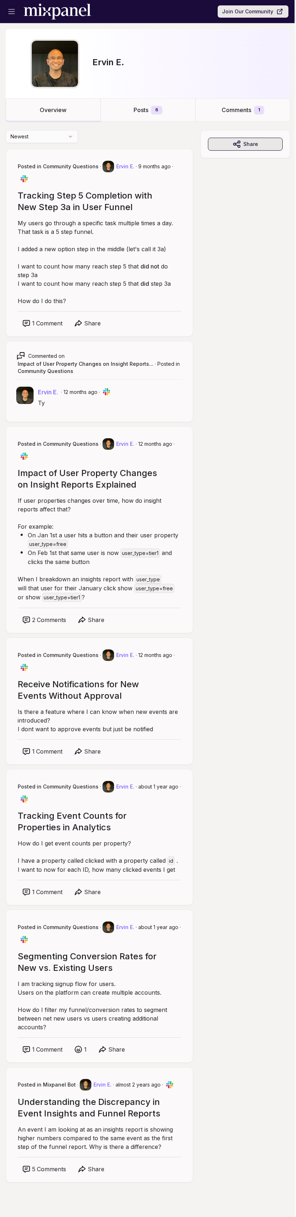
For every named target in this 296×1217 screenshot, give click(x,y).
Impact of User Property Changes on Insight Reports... (85, 364)
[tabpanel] (148, 663)
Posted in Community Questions (58, 166)
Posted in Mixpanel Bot (47, 1084)
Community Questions (45, 371)
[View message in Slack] (24, 179)
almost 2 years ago (138, 1084)
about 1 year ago (158, 786)
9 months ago (154, 166)
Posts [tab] (146, 110)
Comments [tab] (241, 110)
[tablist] (148, 109)
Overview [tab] (53, 110)
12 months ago (80, 392)
